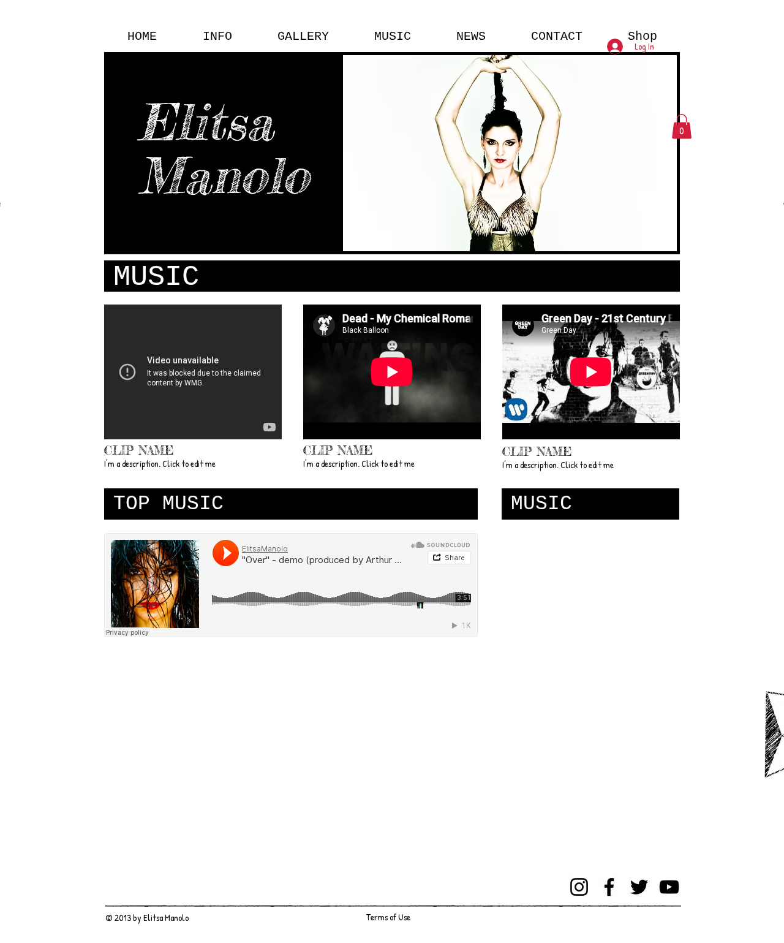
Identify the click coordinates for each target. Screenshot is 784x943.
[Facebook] (609, 887)
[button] (681, 126)
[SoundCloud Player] (291, 585)
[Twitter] (639, 887)
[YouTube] (669, 887)
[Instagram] (579, 887)
